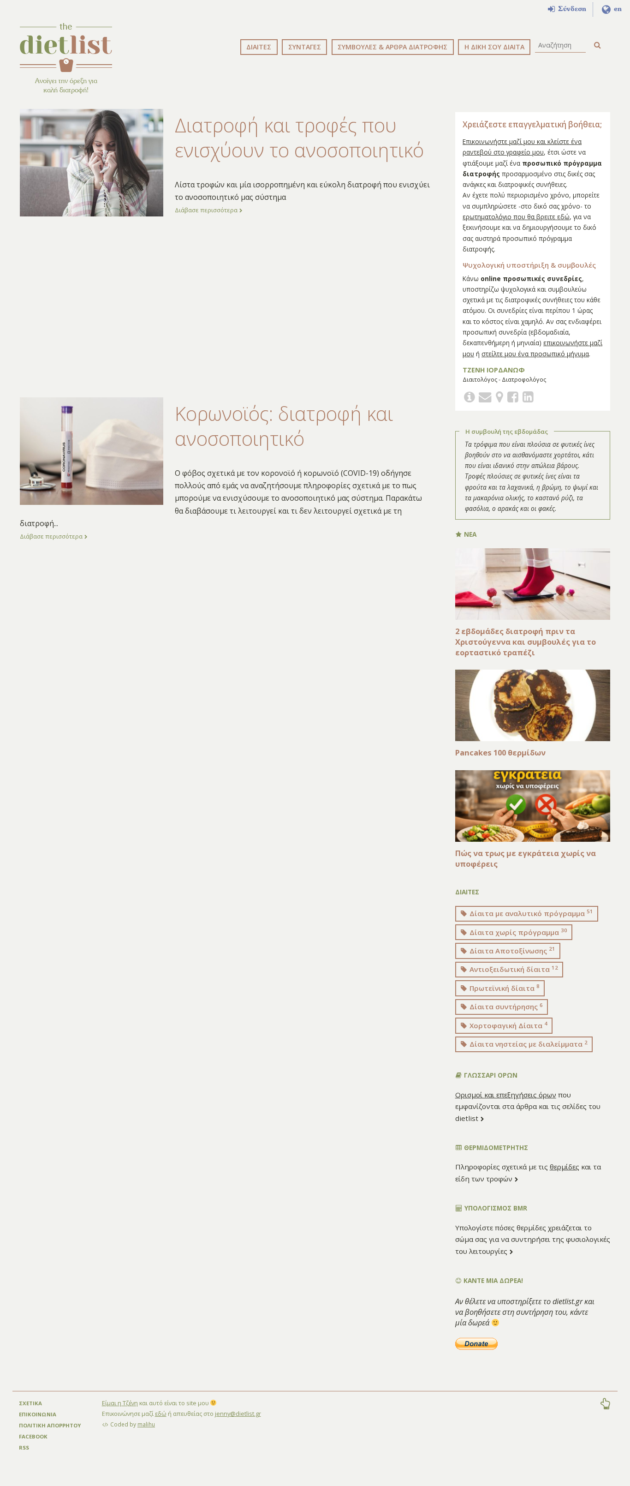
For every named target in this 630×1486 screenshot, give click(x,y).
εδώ (160, 1413)
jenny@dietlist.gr (238, 1413)
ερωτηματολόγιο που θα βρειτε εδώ (516, 216)
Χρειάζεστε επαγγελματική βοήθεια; (532, 124)
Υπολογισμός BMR (495, 1208)
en (617, 9)
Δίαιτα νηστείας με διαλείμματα (528, 1044)
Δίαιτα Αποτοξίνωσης (511, 950)
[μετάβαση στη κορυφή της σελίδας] (605, 1405)
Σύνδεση (571, 9)
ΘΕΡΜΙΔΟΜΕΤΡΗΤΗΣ (495, 1147)
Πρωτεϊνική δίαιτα (504, 988)
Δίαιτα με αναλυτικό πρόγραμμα (530, 913)
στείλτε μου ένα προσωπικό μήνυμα (535, 353)
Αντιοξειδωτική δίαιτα (513, 969)
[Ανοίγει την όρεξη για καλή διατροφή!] (66, 47)
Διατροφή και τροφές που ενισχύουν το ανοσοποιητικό (299, 137)
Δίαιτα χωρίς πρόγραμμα (517, 932)
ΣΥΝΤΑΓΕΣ (304, 46)
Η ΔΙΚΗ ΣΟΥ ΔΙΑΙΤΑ (494, 46)
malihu (146, 1424)
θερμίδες (564, 1166)
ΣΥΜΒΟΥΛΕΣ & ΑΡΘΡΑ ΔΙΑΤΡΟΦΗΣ (392, 46)
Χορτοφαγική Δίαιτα (507, 1025)
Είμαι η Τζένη (120, 1403)
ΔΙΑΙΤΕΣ (258, 46)
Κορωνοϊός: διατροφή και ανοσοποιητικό (284, 426)
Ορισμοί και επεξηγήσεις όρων (505, 1094)
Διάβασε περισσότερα (207, 210)
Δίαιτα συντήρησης (505, 1006)
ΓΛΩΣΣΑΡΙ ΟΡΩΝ (489, 1075)
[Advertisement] (225, 307)
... (56, 523)
